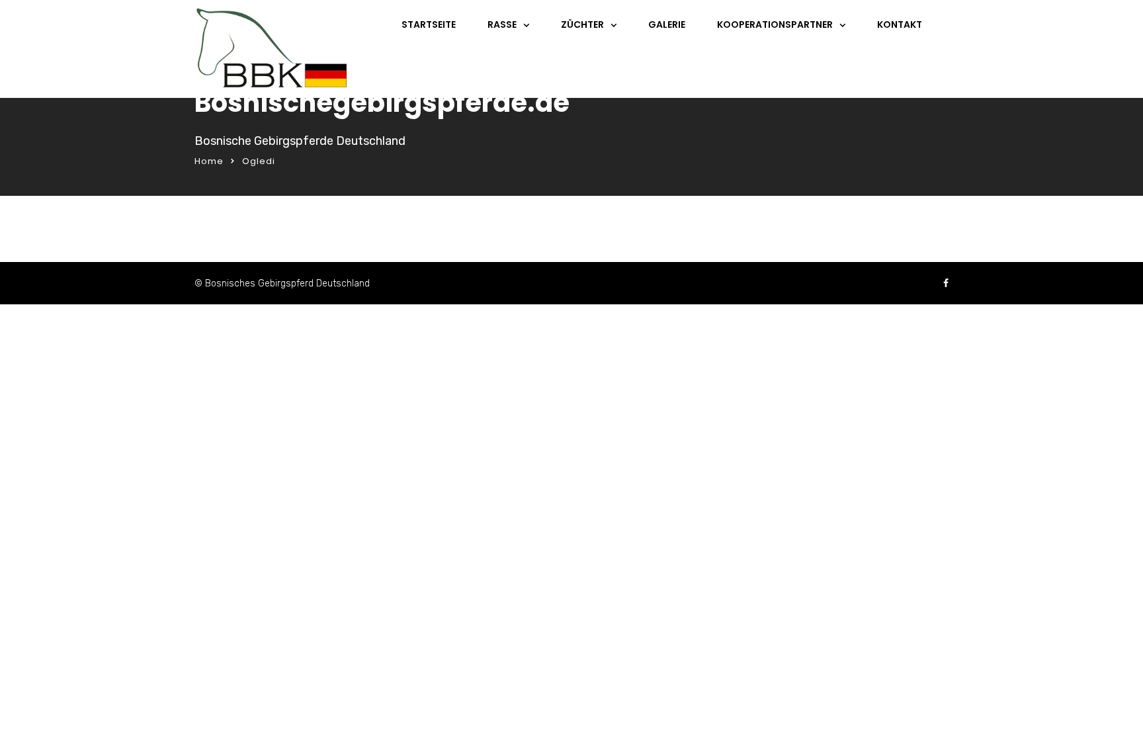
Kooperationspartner (775, 24)
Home (209, 161)
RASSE (502, 24)
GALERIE (666, 24)
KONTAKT (899, 24)
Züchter (582, 24)
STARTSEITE (429, 24)
